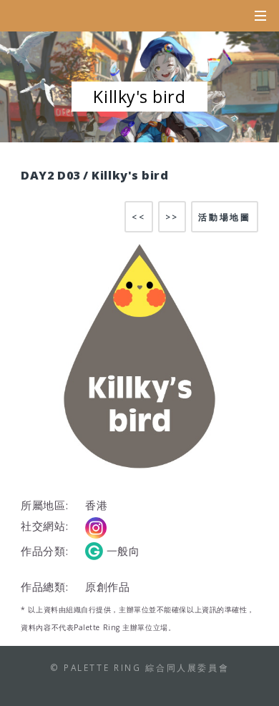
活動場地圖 (224, 216)
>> (172, 216)
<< (138, 216)
